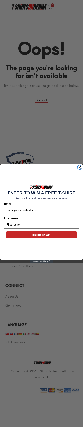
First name (11, 218)
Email (8, 203)
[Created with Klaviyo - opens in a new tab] (41, 261)
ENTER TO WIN (41, 234)
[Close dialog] (79, 167)
